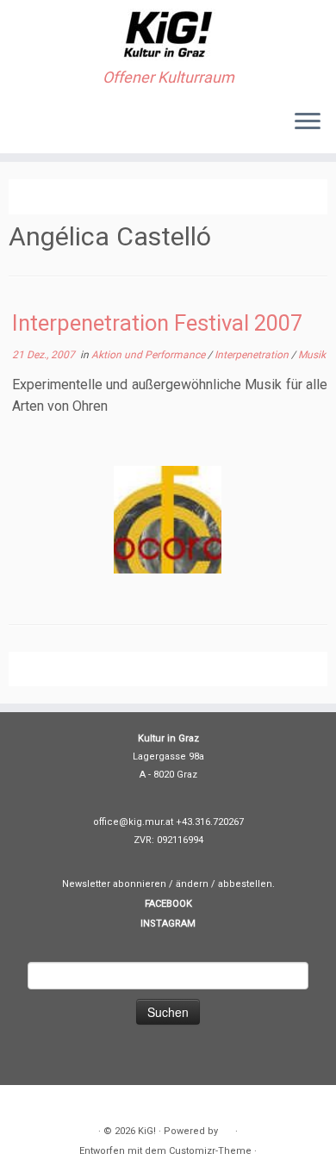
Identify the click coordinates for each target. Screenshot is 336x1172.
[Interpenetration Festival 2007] (167, 519)
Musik (312, 355)
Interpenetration (253, 355)
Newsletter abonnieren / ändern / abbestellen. (168, 884)
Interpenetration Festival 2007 (157, 323)
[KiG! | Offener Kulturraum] (168, 34)
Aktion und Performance (149, 355)
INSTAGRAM (168, 923)
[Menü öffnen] (307, 122)
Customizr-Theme (210, 1150)
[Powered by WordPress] (227, 1128)
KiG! (147, 1131)
